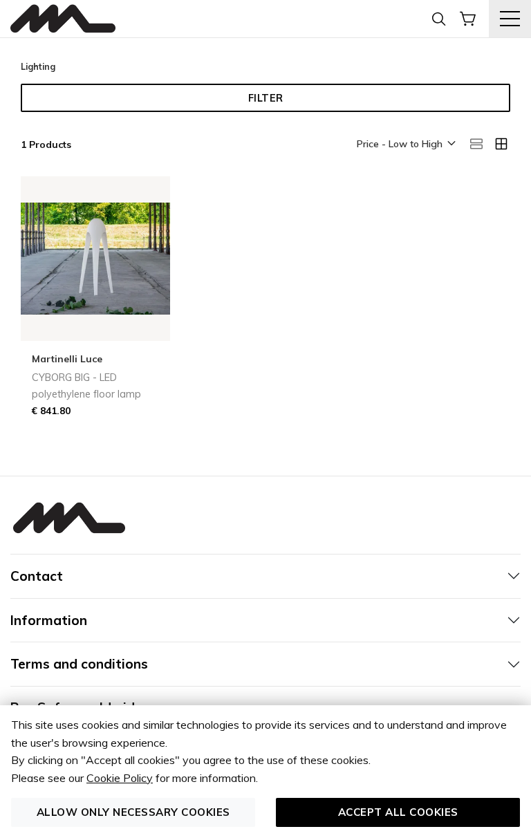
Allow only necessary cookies (133, 812)
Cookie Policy (119, 778)
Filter (265, 98)
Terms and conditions (79, 663)
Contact (36, 576)
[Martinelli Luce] (62, 19)
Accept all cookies (398, 812)
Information (48, 620)
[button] (405, 144)
